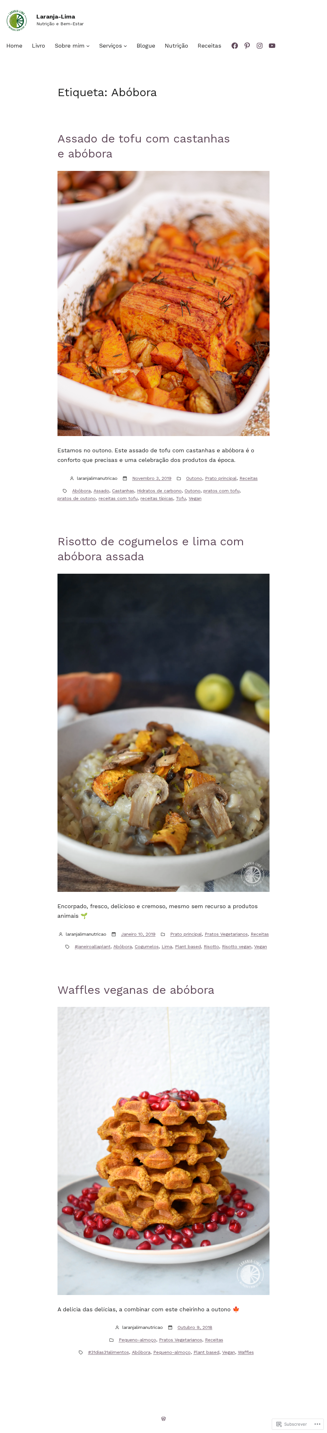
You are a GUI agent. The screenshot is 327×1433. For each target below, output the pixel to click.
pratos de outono (76, 498)
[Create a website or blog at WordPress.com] (163, 1418)
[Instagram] (259, 46)
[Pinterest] (247, 46)
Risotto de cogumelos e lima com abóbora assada (150, 549)
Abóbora (81, 490)
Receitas (249, 478)
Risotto (211, 946)
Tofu (181, 498)
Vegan (195, 498)
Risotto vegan (236, 946)
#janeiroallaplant (92, 946)
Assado (101, 490)
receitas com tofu (118, 498)
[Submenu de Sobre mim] (88, 45)
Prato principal (221, 478)
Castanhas (123, 490)
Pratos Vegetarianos (226, 934)
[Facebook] (235, 46)
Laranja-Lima (55, 16)
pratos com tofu (221, 490)
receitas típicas (157, 498)
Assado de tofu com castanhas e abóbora (143, 146)
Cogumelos (147, 946)
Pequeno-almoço (137, 1339)
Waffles (246, 1352)
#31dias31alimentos (108, 1352)
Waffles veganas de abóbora (135, 990)
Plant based (188, 946)
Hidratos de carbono (159, 490)
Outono (194, 478)
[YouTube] (272, 46)
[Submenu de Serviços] (125, 45)
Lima (167, 946)
